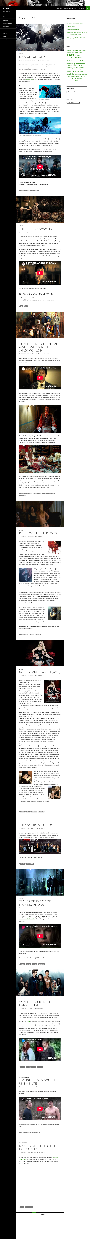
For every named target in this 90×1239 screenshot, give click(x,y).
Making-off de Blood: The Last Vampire (39, 1147)
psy (26, 306)
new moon (29, 1132)
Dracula (29, 190)
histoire (36, 190)
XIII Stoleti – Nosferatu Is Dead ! (75, 23)
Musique (74, 65)
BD (85, 50)
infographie (30, 863)
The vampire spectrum (36, 825)
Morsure (6, 8)
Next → (43, 1214)
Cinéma (21, 53)
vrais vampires (71, 81)
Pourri (68, 69)
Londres (69, 65)
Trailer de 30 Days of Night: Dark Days (35, 903)
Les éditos (5, 20)
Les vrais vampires (7, 23)
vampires (41, 811)
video (83, 79)
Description (59, 8)
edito (69, 60)
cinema (22, 190)
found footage (38, 493)
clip (75, 55)
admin (35, 60)
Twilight (37, 1132)
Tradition (23, 495)
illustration (72, 63)
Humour (33, 1066)
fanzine (78, 61)
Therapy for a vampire (36, 228)
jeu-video (79, 63)
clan (28, 811)
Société (5, 40)
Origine (5, 36)
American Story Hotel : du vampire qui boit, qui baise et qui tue (76, 38)
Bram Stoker (71, 52)
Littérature (6, 26)
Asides (21, 1142)
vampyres (77, 78)
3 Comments (42, 828)
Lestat (28, 1021)
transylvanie (73, 76)
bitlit (68, 52)
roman (76, 71)
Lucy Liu (38, 634)
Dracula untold (32, 56)
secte (81, 71)
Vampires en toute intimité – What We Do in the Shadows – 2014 (39, 347)
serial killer (71, 74)
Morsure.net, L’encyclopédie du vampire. (74, 8)
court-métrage (71, 58)
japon (22, 1207)
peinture (81, 67)
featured (29, 493)
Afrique (69, 50)
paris (76, 67)
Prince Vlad (29, 79)
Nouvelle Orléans (71, 67)
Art (3, 16)
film (22, 306)
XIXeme (77, 81)
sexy (80, 74)
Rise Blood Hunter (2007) (38, 533)
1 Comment (42, 1152)
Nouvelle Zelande (49, 493)
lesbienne (34, 811)
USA (83, 76)
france (84, 61)
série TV (84, 74)
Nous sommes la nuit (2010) (39, 672)
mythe (80, 65)
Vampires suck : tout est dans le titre (37, 1003)
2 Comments (39, 536)
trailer (35, 964)
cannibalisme (24, 634)
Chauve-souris (78, 52)
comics (28, 964)
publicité (70, 71)
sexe (76, 74)
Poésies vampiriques (77, 69)
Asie (83, 50)
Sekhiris (31, 536)
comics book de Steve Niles (27, 919)
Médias (4, 30)
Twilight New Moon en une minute (37, 1081)
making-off (29, 1207)
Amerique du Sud (76, 50)
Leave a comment (44, 60)
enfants (73, 61)
